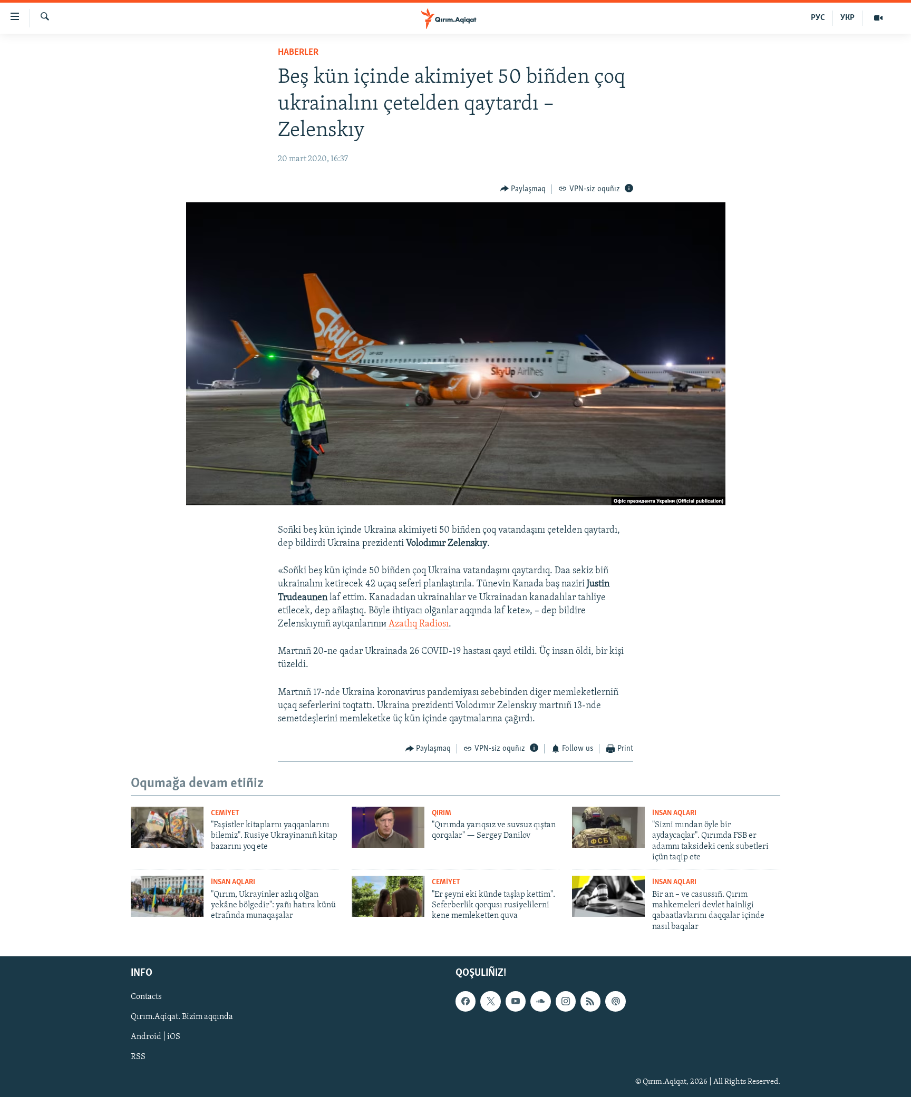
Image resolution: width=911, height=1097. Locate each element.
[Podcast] (615, 1001)
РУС (818, 18)
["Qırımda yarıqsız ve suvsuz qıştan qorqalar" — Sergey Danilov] (388, 827)
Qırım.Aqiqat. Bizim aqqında (182, 1017)
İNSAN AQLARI (674, 813)
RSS (138, 1057)
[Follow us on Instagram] (566, 1001)
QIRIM (441, 813)
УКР (847, 18)
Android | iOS (155, 1037)
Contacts (146, 997)
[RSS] (590, 1001)
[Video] (878, 18)
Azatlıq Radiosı (417, 624)
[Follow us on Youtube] (516, 1001)
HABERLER (298, 52)
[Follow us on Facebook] (466, 1001)
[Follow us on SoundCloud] (540, 1001)
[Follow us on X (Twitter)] (490, 1001)
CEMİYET (225, 813)
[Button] (523, 189)
